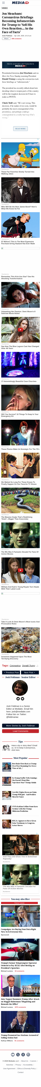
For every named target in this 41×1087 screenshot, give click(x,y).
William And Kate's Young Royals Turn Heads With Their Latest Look (20, 588)
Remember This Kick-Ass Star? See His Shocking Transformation (17, 278)
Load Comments (20, 731)
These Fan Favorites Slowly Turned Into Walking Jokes (17, 173)
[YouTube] (13, 1054)
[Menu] (4, 2)
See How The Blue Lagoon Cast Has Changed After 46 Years (20, 347)
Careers (33, 1061)
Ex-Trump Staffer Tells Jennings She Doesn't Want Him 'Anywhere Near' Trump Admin (24, 780)
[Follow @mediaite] (18, 1054)
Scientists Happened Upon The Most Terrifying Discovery (16, 658)
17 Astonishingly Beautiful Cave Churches (18, 381)
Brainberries (5, 169)
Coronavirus (15, 666)
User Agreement (9, 1068)
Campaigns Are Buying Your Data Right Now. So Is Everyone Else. (18, 930)
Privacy (18, 1065)
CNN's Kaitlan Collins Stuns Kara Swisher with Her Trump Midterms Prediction (25, 808)
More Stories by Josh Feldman (20, 725)
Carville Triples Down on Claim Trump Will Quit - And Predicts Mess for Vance (24, 794)
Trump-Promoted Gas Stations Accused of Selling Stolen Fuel (19, 1036)
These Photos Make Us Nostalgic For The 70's (20, 449)
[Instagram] (28, 1054)
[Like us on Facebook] (23, 1054)
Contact (20, 1072)
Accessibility (28, 1065)
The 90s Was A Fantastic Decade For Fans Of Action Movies (19, 553)
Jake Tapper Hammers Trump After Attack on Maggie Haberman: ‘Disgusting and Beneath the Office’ (20, 1002)
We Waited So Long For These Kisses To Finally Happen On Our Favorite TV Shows (18, 483)
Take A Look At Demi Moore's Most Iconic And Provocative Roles (20, 623)
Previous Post (12, 672)
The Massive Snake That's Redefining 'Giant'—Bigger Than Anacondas (16, 518)
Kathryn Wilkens (7, 1041)
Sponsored (5, 935)
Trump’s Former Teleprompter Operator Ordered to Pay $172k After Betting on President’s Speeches (19, 965)
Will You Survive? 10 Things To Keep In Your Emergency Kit (19, 415)
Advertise (9, 1065)
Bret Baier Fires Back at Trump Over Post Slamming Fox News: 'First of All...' (24, 765)
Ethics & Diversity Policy (26, 1068)
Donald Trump (28, 666)
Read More (20, 128)
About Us (24, 1061)
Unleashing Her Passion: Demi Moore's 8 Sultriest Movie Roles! (18, 313)
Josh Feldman (7, 36)
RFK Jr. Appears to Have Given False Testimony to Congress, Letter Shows (24, 823)
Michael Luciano (7, 971)
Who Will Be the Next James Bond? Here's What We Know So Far (19, 208)
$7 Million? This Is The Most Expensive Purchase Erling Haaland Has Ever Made (18, 243)
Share (6, 38)
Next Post (28, 672)
